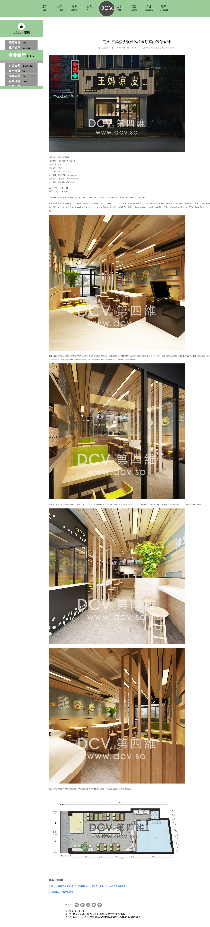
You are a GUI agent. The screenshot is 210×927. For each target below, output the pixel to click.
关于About (60, 8)
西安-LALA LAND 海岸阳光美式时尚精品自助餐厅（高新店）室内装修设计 (106, 917)
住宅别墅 (18, 70)
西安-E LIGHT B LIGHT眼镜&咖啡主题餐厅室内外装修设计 (99, 914)
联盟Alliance (134, 8)
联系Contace (164, 8)
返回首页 (69, 911)
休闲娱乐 (20, 47)
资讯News (89, 8)
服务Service (74, 8)
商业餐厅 (21, 55)
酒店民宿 (17, 42)
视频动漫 (18, 81)
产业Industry (149, 8)
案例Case (44, 8)
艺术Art (119, 8)
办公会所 (21, 65)
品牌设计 (18, 76)
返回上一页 (80, 911)
